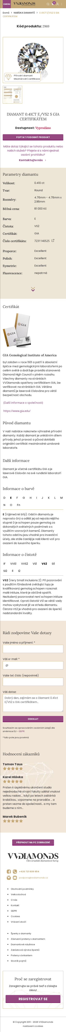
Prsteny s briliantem (21, 955)
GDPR (22, 731)
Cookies (15, 916)
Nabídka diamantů (24, 12)
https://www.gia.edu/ (16, 411)
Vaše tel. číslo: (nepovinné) (21, 675)
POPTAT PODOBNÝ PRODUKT (33, 137)
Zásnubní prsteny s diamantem (28, 939)
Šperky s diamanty (21, 933)
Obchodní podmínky (22, 889)
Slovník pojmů (18, 960)
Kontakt (15, 905)
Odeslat (33, 719)
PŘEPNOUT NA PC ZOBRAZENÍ (33, 842)
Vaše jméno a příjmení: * (19, 643)
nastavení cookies (33, 1026)
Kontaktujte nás (31, 160)
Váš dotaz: (9, 692)
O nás (14, 900)
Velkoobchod (18, 894)
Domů (6, 12)
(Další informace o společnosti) (23, 403)
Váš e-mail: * (11, 659)
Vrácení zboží (18, 921)
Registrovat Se (33, 999)
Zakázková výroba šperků (25, 950)
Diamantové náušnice (23, 944)
